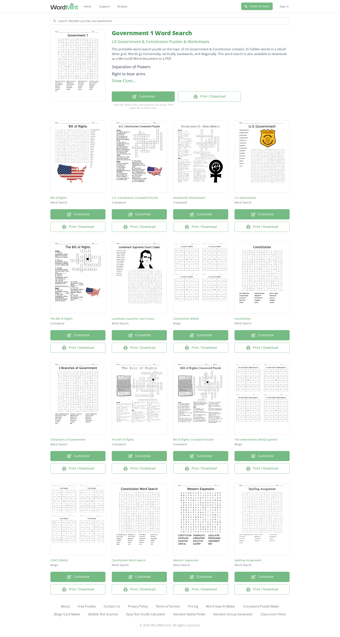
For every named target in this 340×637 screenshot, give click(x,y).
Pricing (193, 606)
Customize (146, 96)
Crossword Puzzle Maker (261, 606)
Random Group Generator (233, 614)
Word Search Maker (220, 606)
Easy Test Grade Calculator (146, 614)
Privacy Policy (138, 606)
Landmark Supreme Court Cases (133, 318)
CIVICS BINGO (59, 560)
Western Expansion (186, 560)
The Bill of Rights (61, 318)
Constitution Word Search (129, 560)
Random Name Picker (190, 614)
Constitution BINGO (186, 318)
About (65, 606)
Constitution (243, 318)
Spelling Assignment (248, 560)
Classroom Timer (273, 614)
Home (87, 6)
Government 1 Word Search (152, 33)
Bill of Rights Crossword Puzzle (193, 439)
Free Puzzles (87, 606)
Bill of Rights (58, 198)
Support (104, 6)
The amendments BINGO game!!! (256, 439)
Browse (122, 6)
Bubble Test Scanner (103, 614)
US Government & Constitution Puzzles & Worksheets (160, 41)
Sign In (284, 6)
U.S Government (245, 198)
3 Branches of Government (68, 439)
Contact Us (112, 606)
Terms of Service (168, 606)
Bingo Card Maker (67, 614)
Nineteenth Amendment (189, 198)
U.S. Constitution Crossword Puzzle (135, 198)
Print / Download (212, 96)
